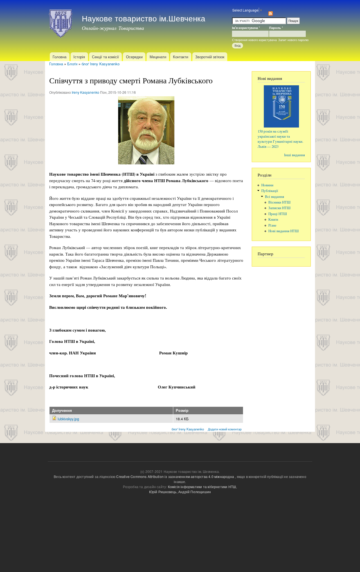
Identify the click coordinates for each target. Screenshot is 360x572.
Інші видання (294, 155)
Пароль (276, 27)
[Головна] (61, 22)
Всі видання (274, 196)
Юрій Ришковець (163, 491)
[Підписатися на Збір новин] (270, 12)
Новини (267, 185)
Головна (59, 56)
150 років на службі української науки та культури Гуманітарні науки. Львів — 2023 (280, 139)
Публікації (269, 190)
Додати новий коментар (225, 429)
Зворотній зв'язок (209, 56)
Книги (273, 219)
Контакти (180, 56)
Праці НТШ (277, 213)
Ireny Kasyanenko (85, 92)
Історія (79, 56)
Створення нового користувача (254, 39)
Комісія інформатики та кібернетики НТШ (202, 486)
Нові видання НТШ (283, 231)
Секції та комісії (105, 56)
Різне (272, 225)
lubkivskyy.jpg (68, 418)
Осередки (134, 56)
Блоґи (72, 63)
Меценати (158, 56)
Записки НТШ (279, 207)
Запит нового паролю (293, 39)
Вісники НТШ (279, 202)
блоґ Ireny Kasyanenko (101, 63)
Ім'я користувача (246, 27)
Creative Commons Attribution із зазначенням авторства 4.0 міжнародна (175, 476)
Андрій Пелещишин (194, 491)
